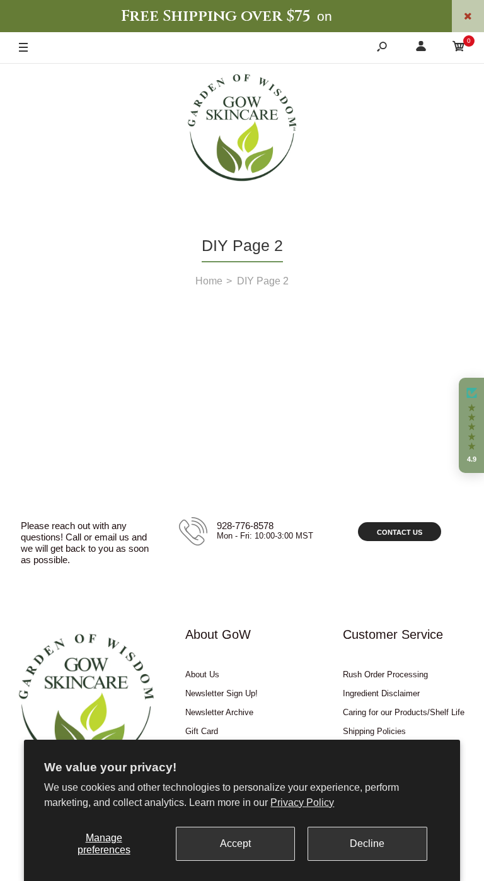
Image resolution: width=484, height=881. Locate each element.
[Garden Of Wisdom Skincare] (242, 129)
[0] (458, 48)
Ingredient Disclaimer (381, 693)
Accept (235, 843)
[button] (471, 426)
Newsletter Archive (219, 712)
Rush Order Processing (385, 674)
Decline (367, 843)
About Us (202, 674)
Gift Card (201, 731)
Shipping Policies (374, 731)
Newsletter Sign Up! (221, 693)
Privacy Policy (302, 802)
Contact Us (399, 532)
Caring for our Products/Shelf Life (403, 712)
